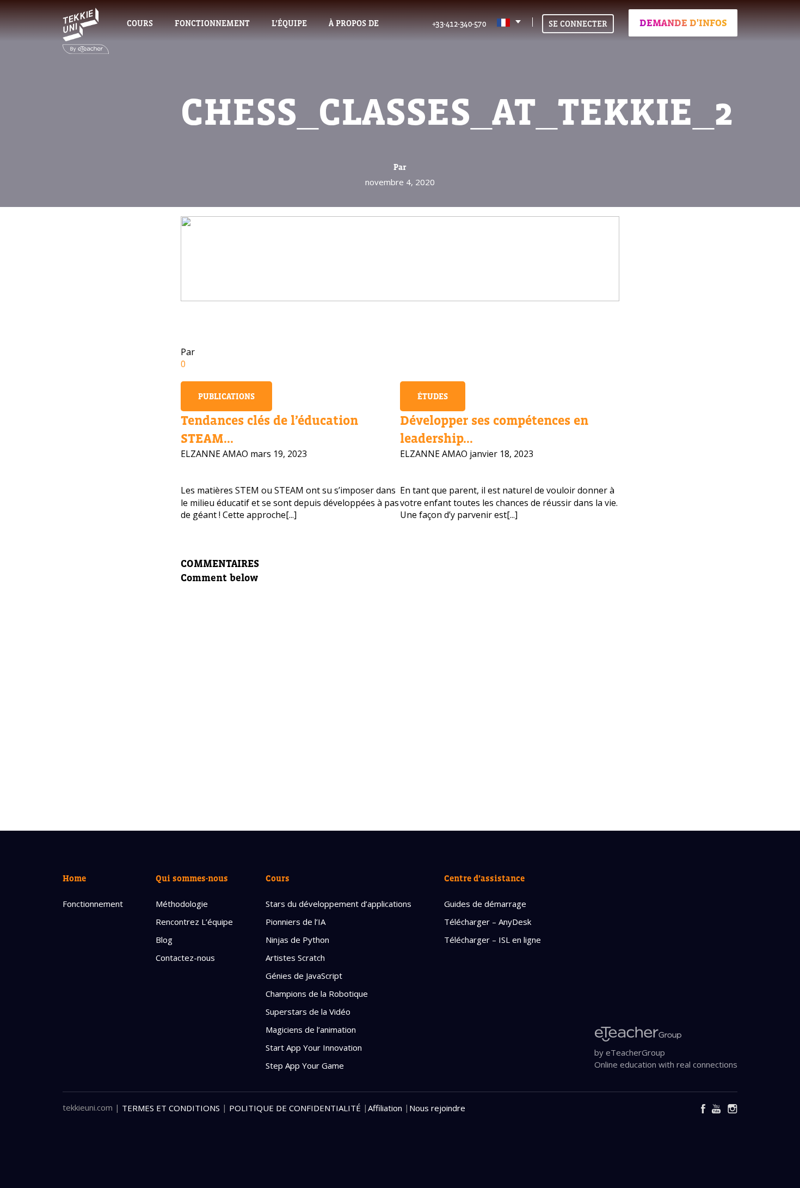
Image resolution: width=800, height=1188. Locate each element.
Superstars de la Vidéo (308, 1011)
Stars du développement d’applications (338, 903)
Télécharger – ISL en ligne (492, 939)
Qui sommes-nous (192, 878)
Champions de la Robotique (317, 993)
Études (432, 396)
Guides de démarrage (485, 903)
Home (74, 878)
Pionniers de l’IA (295, 921)
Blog (164, 939)
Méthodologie (182, 903)
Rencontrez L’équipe (194, 921)
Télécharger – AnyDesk (487, 921)
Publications (226, 396)
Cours (140, 23)
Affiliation (385, 1107)
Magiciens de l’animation (311, 1029)
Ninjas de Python (297, 939)
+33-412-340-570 (459, 23)
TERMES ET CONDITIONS (171, 1107)
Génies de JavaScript (304, 975)
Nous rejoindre (437, 1107)
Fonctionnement (93, 903)
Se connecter (578, 23)
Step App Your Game (305, 1065)
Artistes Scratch (295, 957)
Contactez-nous (185, 957)
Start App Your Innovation (314, 1047)
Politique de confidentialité (295, 1107)
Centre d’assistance (484, 878)
